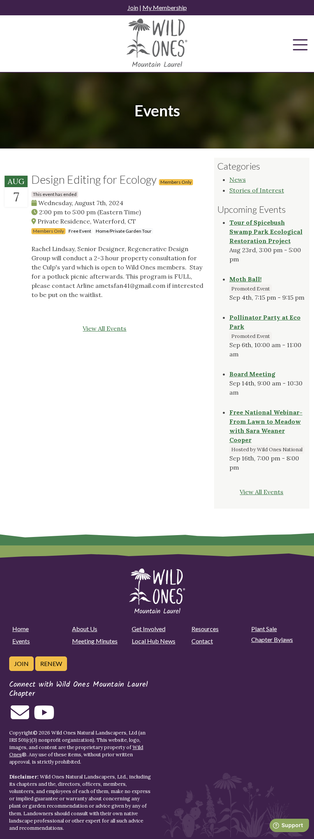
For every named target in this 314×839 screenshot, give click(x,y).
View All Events (104, 328)
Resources (205, 628)
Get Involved (148, 628)
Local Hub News (153, 641)
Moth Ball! (245, 279)
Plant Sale (264, 628)
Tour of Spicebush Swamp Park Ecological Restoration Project (266, 232)
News (237, 179)
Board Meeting (252, 374)
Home (20, 628)
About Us (84, 628)
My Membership (164, 7)
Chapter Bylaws (272, 639)
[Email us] (20, 717)
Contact (202, 641)
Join (133, 7)
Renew (51, 663)
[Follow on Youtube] (44, 717)
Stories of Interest (256, 190)
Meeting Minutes (95, 641)
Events (21, 641)
